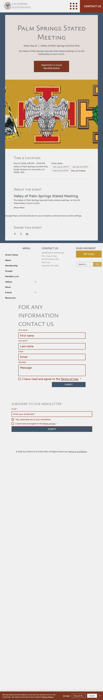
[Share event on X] (21, 234)
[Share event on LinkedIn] (27, 234)
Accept (92, 695)
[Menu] (73, 6)
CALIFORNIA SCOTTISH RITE (21, 5)
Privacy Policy (48, 697)
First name (23, 330)
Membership (11, 265)
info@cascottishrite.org (53, 252)
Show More (19, 207)
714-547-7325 (51, 255)
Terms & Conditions (77, 436)
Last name (23, 341)
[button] (91, 6)
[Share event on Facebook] (15, 234)
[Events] (35, 292)
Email (14, 394)
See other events (51, 68)
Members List (12, 276)
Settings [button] (66, 695)
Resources (10, 298)
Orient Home (11, 255)
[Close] (99, 695)
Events (8, 292)
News (8, 287)
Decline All (79, 695)
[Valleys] (35, 282)
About (8, 260)
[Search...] (97, 264)
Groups (8, 271)
